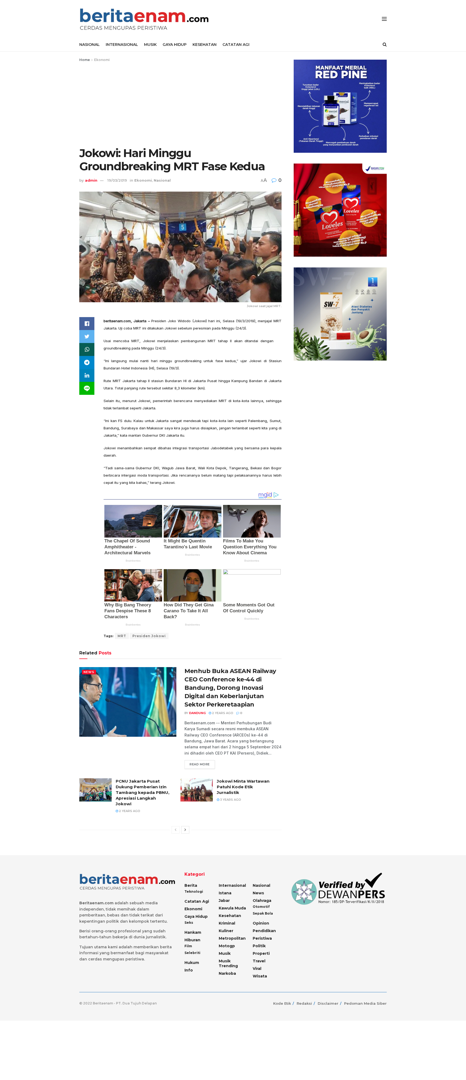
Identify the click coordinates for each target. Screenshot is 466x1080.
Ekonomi (102, 60)
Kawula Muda (232, 908)
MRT (122, 636)
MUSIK (150, 44)
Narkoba (227, 973)
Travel (259, 961)
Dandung (197, 713)
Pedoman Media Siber (365, 1003)
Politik (259, 945)
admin (91, 180)
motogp (227, 945)
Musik (225, 953)
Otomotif (261, 907)
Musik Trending (228, 963)
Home (84, 60)
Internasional (232, 885)
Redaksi (304, 1003)
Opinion (261, 923)
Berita (190, 885)
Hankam (192, 932)
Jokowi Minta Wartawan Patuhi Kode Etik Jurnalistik (243, 787)
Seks (188, 923)
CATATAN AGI (235, 44)
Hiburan (192, 940)
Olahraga (262, 900)
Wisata (260, 976)
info (188, 970)
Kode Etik (282, 1003)
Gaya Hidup (196, 916)
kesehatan (230, 915)
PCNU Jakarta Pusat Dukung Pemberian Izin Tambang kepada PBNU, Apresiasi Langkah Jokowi (142, 792)
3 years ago (230, 799)
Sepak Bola (263, 913)
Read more (200, 764)
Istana (225, 893)
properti (261, 953)
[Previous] (176, 830)
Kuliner (226, 930)
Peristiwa (262, 938)
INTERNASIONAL (122, 44)
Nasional (162, 180)
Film (188, 946)
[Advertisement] (180, 103)
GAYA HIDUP (175, 44)
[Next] (185, 830)
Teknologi (193, 891)
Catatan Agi (196, 901)
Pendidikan (264, 930)
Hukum (191, 962)
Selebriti (192, 953)
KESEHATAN (205, 44)
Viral (257, 968)
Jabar (224, 900)
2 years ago (222, 713)
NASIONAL (89, 44)
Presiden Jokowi (149, 636)
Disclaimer (328, 1003)
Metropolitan (232, 938)
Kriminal (227, 923)
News (89, 672)
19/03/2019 (117, 180)
